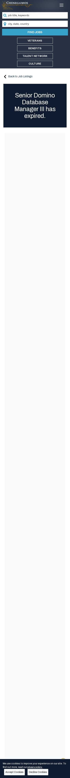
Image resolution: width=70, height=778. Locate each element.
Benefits (35, 48)
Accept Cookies (14, 772)
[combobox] (35, 15)
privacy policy (34, 767)
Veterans (35, 40)
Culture (35, 63)
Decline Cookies (38, 772)
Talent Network (35, 56)
